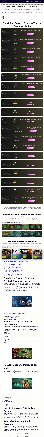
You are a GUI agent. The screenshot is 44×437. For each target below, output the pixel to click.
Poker (32, 1)
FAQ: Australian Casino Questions (12, 275)
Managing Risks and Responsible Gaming (14, 270)
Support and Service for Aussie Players (13, 274)
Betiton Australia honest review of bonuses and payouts (20, 208)
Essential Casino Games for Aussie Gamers (14, 263)
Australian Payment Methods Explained (13, 267)
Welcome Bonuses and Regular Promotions (14, 268)
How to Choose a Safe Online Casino (12, 266)
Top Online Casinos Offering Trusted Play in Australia (16, 261)
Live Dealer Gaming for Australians (12, 273)
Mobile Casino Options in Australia (12, 271)
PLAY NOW (30, 33)
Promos (27, 1)
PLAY (4, 256)
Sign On (36, 1)
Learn (41, 1)
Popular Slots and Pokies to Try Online (13, 264)
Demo (8, 256)
